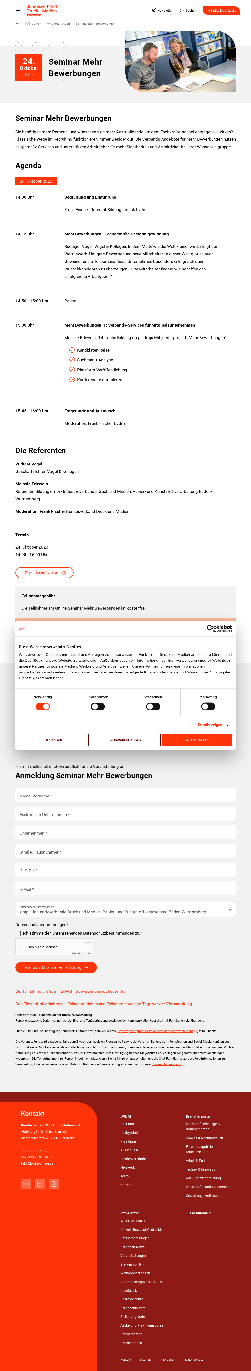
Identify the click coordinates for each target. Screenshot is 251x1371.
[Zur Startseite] (41, 10)
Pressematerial (131, 1334)
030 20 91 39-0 (39, 1151)
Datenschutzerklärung (167, 1064)
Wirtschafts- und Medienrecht (208, 1187)
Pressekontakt (131, 1343)
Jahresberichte (131, 1299)
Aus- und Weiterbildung (203, 1178)
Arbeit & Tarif (195, 1161)
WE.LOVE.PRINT (133, 1221)
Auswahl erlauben (125, 740)
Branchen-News (132, 1247)
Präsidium (128, 1141)
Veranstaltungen (133, 1256)
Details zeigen (210, 725)
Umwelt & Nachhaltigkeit (204, 1138)
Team (124, 1176)
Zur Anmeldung (42, 572)
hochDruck (128, 1291)
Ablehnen (54, 740)
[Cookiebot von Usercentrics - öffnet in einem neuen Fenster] (210, 629)
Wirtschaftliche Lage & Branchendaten (203, 1126)
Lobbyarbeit (129, 1133)
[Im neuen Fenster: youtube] (26, 1184)
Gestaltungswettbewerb (204, 1196)
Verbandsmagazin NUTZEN (141, 1282)
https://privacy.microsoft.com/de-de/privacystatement (155, 1031)
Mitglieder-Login (224, 10)
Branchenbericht (133, 1308)
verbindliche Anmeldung (53, 967)
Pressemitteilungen (135, 1238)
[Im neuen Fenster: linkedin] (40, 1184)
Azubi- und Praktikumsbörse (141, 1325)
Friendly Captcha (81, 953)
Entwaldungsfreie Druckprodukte (199, 1149)
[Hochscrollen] (240, 1360)
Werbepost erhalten (135, 1273)
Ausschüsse (129, 1150)
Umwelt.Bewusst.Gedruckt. (141, 1230)
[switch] (98, 706)
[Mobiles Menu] (18, 10)
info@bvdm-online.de (37, 1164)
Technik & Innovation (201, 1169)
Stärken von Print (133, 1264)
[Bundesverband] (17, 24)
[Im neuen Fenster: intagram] (54, 1184)
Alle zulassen (197, 740)
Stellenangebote (132, 1317)
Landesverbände (133, 1159)
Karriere (126, 1185)
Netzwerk (127, 1167)
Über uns (127, 1124)
